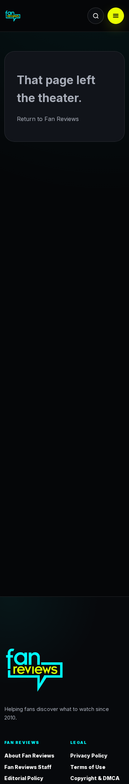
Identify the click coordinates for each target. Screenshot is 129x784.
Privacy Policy (89, 755)
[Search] (95, 16)
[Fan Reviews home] (26, 16)
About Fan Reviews (29, 755)
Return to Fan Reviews (48, 118)
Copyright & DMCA (95, 778)
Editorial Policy (23, 778)
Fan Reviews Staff (28, 767)
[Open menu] (116, 16)
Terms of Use (87, 767)
